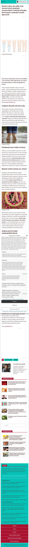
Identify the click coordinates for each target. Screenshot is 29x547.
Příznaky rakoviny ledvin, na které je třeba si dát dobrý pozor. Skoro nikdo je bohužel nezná (17, 403)
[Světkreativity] (22, 1)
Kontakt (25, 311)
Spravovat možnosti (14, 309)
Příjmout (14, 301)
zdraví (15, 359)
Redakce (14, 525)
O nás (14, 529)
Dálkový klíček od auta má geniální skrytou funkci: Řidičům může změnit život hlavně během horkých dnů (17, 449)
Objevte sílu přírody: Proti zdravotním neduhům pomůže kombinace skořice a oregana (16, 390)
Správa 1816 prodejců (7, 299)
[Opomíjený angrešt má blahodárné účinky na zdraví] (4, 418)
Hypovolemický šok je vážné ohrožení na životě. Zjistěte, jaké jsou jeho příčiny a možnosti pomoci (17, 383)
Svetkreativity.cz (22, 468)
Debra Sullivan (10, 102)
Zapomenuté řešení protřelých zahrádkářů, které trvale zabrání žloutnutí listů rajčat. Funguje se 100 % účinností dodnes (13, 509)
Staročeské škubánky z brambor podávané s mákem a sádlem (14, 499)
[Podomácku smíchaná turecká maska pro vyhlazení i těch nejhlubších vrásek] (5, 443)
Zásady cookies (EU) (14, 541)
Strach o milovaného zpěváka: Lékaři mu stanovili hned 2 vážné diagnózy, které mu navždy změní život (17, 397)
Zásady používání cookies (14, 535)
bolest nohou (8, 359)
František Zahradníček (19, 364)
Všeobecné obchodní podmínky (14, 538)
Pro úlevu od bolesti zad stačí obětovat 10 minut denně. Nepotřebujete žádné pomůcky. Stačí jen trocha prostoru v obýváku (17, 437)
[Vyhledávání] (14, 425)
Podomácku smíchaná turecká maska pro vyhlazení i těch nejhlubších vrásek (17, 443)
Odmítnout (14, 305)
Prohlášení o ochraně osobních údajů (16, 311)
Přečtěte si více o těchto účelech (18, 299)
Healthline (8, 326)
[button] (27, 235)
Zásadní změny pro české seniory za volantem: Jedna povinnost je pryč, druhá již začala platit (17, 454)
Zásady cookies (5, 311)
